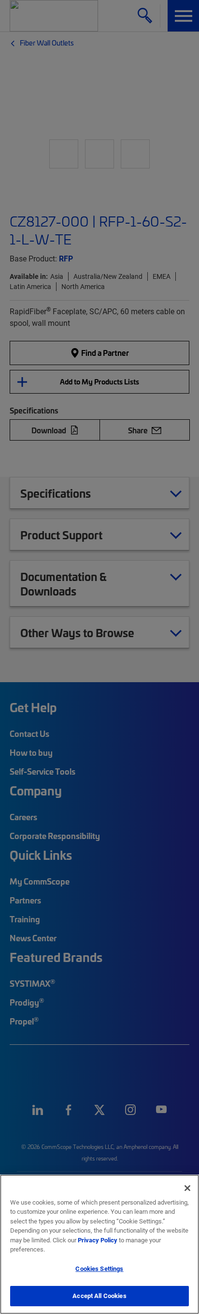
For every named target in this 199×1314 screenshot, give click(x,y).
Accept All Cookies (99, 1295)
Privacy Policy (97, 1240)
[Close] (187, 1188)
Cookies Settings (99, 1268)
